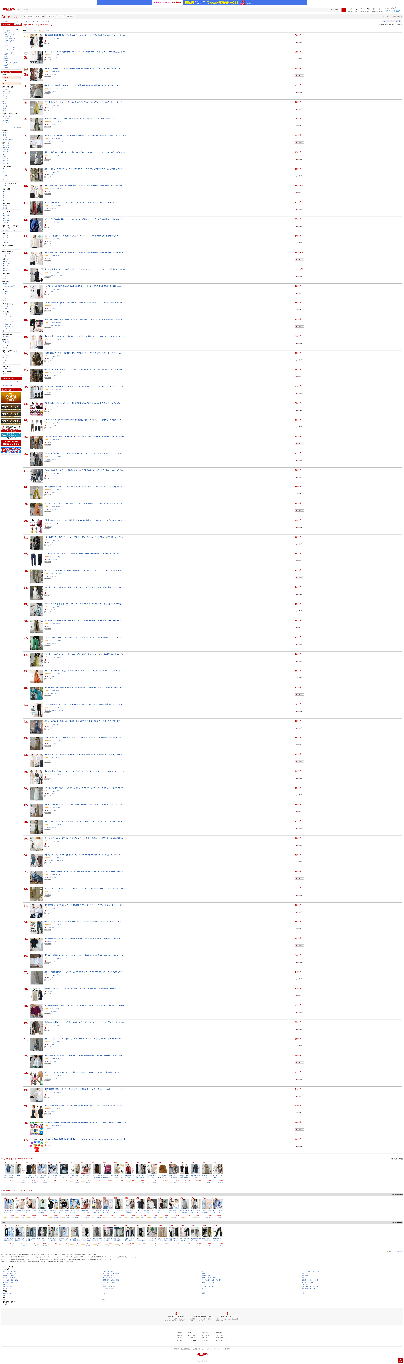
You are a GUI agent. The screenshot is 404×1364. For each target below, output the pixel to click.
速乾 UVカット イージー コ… (41, 1239)
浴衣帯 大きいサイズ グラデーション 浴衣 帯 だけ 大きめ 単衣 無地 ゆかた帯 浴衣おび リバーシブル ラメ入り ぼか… (83, 520)
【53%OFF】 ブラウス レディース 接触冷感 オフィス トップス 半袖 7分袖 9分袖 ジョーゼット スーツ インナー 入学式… (85, 252)
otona (48, 626)
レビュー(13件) (55, 239)
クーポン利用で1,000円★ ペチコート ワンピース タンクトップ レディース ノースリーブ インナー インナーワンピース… (84, 386)
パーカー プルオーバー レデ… (20, 1176)
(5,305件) (143, 1182)
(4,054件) (154, 1245)
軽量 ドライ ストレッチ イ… (184, 1239)
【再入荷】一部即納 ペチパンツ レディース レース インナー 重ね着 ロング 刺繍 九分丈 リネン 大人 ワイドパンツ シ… (84, 955)
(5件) (186, 1182)
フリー (5, 175)
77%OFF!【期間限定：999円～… (75, 1211)
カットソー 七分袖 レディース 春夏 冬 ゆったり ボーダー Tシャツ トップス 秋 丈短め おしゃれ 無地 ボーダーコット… (84, 236)
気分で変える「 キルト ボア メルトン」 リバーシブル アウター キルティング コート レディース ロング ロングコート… (84, 369)
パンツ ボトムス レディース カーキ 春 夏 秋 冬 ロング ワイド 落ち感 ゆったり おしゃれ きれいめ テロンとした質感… (84, 620)
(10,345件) (34, 1245)
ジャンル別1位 (70, 16)
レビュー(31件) (55, 423)
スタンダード (7, 316)
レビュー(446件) (56, 138)
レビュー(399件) (56, 1058)
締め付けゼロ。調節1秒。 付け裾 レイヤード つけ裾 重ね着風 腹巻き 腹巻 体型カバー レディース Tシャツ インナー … (84, 85)
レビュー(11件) (55, 1109)
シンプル (6, 118)
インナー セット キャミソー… (162, 1211)
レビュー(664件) (56, 105)
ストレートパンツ (8, 326)
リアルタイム (60, 16)
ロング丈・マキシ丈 (9, 230)
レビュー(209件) (56, 122)
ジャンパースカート (10, 40)
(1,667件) (132, 1182)
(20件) (175, 1182)
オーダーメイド (9, 64)
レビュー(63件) (55, 975)
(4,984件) (23, 1245)
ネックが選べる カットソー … (107, 1211)
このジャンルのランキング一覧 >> (392, 21)
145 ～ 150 (6, 270)
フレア (5, 308)
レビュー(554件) (56, 306)
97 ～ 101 (6, 220)
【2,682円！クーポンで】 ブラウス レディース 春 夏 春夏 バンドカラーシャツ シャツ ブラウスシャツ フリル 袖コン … (84, 938)
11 (4, 191)
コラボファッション (51, 961)
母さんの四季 (50, 291)
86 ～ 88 (5, 161)
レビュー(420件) (56, 540)
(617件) (219, 1245)
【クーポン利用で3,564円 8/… (41, 1211)
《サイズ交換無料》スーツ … (52, 1176)
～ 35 (4, 240)
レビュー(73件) (55, 205)
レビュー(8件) (55, 590)
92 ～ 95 (5, 152)
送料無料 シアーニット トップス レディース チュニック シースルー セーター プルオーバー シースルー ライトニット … (84, 988)
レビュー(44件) (55, 958)
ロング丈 (6, 357)
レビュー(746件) (56, 71)
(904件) (77, 1182)
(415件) (55, 1182)
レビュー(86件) (55, 1042)
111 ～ (5, 213)
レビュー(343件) (56, 506)
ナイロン (6, 98)
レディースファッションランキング (40, 24)
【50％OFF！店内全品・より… (196, 1239)
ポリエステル (7, 89)
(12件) (186, 1217)
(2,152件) (77, 1245)
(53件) (131, 1245)
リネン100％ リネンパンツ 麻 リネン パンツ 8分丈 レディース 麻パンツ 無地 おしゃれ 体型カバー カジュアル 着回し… (84, 838)
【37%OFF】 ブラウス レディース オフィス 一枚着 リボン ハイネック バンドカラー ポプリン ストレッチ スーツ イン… (84, 771)
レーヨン (6, 93)
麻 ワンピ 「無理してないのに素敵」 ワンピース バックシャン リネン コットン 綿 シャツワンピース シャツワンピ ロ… (84, 119)
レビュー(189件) (56, 439)
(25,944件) (220, 1182)
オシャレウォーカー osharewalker (54, 609)
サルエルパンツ (8, 324)
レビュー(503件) (56, 155)
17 (4, 200)
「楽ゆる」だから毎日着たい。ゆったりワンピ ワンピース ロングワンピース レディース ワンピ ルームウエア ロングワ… (85, 788)
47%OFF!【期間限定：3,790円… (20, 1239)
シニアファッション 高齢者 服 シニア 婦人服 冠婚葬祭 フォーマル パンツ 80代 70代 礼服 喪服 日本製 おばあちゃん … (84, 286)
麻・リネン (6, 96)
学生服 (6, 60)
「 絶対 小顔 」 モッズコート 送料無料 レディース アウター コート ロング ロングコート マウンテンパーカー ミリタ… (84, 353)
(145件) (99, 1217)
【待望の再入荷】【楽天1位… (75, 1239)
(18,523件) (12, 1217)
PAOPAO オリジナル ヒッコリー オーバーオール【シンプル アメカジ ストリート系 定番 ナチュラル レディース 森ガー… (85, 436)
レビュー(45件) (55, 623)
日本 (4, 278)
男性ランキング (40, 16)
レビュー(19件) (55, 807)
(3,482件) (121, 1245)
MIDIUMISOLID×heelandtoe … (108, 1176)
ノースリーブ (7, 137)
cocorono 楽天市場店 (52, 425)
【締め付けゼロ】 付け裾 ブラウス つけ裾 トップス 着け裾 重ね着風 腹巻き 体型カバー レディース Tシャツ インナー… (84, 1055)
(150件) (142, 1245)
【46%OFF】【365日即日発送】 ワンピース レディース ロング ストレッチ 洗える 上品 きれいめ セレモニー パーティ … (85, 35)
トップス (7, 31)
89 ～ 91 (5, 156)
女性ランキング (50, 16)
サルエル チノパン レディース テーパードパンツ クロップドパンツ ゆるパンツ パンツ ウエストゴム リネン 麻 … (85, 888)
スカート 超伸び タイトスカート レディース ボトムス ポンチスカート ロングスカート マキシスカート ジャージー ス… (84, 102)
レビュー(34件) (55, 640)
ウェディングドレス (10, 62)
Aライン (5, 306)
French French (50, 844)
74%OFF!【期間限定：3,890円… (41, 1176)
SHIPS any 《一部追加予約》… (141, 1211)
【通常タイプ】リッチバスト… (173, 1211)
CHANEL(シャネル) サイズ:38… (162, 1176)
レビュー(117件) (56, 389)
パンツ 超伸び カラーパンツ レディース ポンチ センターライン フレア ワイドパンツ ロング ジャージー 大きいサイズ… (84, 487)
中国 (4, 276)
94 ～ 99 (5, 77)
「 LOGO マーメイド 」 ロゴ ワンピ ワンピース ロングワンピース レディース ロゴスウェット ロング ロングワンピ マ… (85, 738)
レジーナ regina (50, 476)
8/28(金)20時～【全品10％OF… (85, 1211)
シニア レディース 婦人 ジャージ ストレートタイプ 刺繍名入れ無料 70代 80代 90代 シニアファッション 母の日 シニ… (84, 553)
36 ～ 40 (5, 235)
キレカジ (6, 123)
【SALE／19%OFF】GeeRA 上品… (86, 1239)
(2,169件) (45, 1245)
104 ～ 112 (6, 147)
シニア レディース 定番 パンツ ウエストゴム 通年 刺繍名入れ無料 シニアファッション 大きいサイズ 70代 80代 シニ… (84, 420)
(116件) (175, 1217)
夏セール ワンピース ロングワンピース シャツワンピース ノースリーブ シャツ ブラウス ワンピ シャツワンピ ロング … (84, 169)
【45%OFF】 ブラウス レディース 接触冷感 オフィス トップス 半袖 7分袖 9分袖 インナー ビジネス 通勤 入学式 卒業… (84, 185)
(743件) (208, 1217)
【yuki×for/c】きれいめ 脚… (107, 1239)
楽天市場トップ (6, 21)
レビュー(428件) (56, 188)
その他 (6, 67)
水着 (5, 55)
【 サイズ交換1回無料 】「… (31, 1239)
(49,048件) (66, 1245)
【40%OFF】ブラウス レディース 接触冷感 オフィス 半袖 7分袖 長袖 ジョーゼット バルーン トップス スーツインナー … (85, 336)
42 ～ (4, 363)
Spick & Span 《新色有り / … (195, 1176)
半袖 (4, 133)
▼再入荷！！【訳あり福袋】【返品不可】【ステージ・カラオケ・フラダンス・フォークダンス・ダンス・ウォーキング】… (86, 1139)
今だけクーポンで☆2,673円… (52, 1239)
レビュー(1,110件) (56, 88)
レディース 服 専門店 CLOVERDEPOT (56, 325)
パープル (6, 300)
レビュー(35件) (55, 456)
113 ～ (5, 154)
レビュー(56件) (55, 339)
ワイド (5, 314)
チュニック (7, 42)
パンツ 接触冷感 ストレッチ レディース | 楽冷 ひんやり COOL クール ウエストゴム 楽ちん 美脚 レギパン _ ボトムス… (84, 704)
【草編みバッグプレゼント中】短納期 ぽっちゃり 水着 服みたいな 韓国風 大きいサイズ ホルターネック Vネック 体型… (84, 687)
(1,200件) (198, 1245)
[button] (356, 10)
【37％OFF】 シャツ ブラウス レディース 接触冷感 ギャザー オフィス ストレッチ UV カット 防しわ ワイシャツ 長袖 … (84, 905)
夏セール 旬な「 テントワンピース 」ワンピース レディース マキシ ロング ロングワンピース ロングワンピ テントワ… (84, 821)
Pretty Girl (49, 894)
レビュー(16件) (55, 774)
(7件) (98, 1245)
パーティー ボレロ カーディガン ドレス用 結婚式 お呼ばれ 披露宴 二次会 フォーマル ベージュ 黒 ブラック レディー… (84, 1106)
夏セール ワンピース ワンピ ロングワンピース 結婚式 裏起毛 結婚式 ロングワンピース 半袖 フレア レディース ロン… (84, 68)
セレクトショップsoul (52, 941)
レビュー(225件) (56, 222)
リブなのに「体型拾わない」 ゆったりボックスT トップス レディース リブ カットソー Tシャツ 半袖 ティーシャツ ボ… (84, 1022)
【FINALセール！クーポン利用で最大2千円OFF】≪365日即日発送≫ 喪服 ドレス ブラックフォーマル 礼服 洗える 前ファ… (86, 52)
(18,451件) (88, 1182)
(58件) (186, 1245)
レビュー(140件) (56, 1075)
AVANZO (49, 1128)
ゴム (4, 248)
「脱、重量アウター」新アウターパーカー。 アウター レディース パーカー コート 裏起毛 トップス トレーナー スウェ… (84, 537)
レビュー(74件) (55, 289)
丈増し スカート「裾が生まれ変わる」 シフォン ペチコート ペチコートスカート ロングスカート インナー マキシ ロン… (84, 871)
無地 (4, 103)
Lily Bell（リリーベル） (52, 1078)
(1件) (109, 1217)
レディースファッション (33, 21)
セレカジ (6, 125)
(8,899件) (23, 1217)
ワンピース (7, 36)
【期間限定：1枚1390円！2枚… (31, 1176)
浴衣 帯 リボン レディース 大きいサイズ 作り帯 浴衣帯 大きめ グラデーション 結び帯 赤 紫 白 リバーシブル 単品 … (83, 403)
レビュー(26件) (55, 607)
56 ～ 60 (5, 242)
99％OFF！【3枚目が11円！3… (31, 1211)
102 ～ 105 (6, 218)
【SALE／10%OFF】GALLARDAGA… (97, 1177)
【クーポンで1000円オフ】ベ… (118, 1176)
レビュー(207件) (56, 473)
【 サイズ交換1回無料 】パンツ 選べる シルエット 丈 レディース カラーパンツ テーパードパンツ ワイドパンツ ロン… (84, 202)
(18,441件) (88, 1217)
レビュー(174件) (56, 490)
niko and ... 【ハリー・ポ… (64, 1176)
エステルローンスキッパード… (151, 1211)
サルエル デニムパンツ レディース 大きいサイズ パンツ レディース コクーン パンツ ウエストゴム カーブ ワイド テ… (84, 922)
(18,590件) (45, 1182)
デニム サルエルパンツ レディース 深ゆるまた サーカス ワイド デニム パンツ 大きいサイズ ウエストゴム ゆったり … (84, 470)
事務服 (6, 58)
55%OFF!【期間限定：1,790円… (63, 1239)
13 (4, 198)
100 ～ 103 (6, 145)
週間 (47, 31)
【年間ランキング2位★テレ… (52, 1211)
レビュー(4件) (55, 523)
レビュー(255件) (56, 724)
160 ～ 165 (6, 261)
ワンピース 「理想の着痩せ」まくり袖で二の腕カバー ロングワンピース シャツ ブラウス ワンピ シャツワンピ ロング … (84, 570)
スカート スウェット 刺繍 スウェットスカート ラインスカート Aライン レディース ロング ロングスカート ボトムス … (84, 587)
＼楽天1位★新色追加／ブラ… (151, 1176)
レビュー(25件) (55, 741)
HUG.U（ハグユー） (51, 74)
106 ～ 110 (6, 216)
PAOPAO (49, 442)
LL (4, 173)
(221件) (55, 1245)
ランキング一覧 (7, 385)
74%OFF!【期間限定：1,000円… (140, 1176)
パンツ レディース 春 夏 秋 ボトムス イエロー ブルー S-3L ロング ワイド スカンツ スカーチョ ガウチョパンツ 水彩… (84, 604)
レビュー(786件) (56, 38)
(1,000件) (165, 1217)
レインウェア (8, 53)
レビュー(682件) (56, 925)
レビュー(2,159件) (56, 573)
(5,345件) (34, 1182)
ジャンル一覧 (385, 16)
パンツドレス (8, 45)
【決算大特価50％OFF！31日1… (207, 1239)
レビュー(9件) (55, 272)
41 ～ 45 (5, 238)
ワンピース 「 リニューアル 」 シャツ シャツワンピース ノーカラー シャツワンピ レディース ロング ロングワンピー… (84, 503)
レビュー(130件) (56, 841)
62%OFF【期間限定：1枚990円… (206, 1211)
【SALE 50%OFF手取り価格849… (129, 1239)
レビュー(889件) (56, 172)
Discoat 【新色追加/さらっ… (118, 1211)
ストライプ (6, 106)
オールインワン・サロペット (12, 50)
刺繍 (4, 108)
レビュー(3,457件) (56, 322)
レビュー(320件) (56, 255)
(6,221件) (66, 1217)
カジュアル (6, 116)
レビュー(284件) (56, 791)
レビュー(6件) (55, 406)
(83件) (120, 1217)
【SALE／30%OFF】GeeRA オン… (141, 1239)
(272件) (219, 1217)
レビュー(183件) (56, 858)
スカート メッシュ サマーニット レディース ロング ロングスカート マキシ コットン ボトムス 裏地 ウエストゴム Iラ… (84, 654)
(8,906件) (154, 1182)
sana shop (49, 392)
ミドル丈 (6, 355)
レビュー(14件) (55, 657)
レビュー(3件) (55, 690)
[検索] (344, 10)
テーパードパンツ (8, 331)
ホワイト (6, 294)
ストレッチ (6, 253)
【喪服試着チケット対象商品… (184, 1176)
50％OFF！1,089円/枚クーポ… (96, 1211)
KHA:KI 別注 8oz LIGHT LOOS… (9, 1176)
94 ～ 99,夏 (46, 21)
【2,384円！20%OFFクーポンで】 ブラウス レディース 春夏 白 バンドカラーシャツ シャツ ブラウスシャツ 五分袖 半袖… (85, 1005)
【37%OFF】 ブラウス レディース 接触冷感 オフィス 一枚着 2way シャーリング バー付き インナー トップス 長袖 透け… (85, 754)
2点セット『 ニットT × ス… (206, 1176)
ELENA (48, 41)
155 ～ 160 (6, 263)
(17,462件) (77, 1217)
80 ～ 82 (5, 163)
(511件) (88, 1245)
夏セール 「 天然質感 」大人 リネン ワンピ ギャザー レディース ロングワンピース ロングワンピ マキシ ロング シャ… (84, 804)
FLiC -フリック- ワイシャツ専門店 (55, 141)
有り (4, 374)
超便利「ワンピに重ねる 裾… (118, 1239)
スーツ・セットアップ (11, 47)
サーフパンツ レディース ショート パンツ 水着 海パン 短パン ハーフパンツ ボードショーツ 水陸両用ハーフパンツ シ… (84, 1072)
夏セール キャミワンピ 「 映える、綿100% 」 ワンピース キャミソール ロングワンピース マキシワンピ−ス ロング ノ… (84, 671)
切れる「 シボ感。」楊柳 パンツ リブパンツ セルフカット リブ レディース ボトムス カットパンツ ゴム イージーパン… (84, 637)
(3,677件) (12, 1245)
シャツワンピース (9, 38)
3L (4, 180)
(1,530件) (154, 1217)
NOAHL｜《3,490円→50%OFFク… (163, 1239)
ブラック (6, 291)
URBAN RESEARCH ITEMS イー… (97, 1239)
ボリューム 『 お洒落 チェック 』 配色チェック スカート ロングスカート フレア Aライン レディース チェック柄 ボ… (84, 453)
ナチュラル (6, 120)
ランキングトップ (28, 16)
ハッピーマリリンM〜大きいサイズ (55, 710)
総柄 (4, 110)
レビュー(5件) (55, 1142)
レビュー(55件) (55, 356)
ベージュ (6, 298)
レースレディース (51, 1111)
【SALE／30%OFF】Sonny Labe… (184, 1211)
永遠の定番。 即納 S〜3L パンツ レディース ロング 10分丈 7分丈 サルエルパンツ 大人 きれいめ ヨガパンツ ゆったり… (84, 319)
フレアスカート (8, 368)
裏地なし (6, 206)
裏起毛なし (6, 336)
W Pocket (49, 241)
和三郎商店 (49, 409)
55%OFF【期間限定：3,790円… (64, 1211)
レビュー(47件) (55, 674)
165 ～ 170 (6, 268)
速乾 (4, 256)
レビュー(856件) (56, 707)
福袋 (5, 66)
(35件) (142, 1217)
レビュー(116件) (56, 373)
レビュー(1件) (55, 1008)
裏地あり (6, 208)
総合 (4, 27)
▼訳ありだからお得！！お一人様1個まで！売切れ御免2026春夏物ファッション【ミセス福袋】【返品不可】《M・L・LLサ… (86, 1122)
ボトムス (7, 32)
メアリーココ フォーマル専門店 (54, 275)
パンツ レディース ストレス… (151, 1239)
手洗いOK (6, 342)
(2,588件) (34, 1217)
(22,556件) (56, 1217)
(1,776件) (198, 1217)
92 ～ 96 (5, 222)
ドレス (6, 44)
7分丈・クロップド (9, 286)
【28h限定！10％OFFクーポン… (75, 1176)
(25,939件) (132, 1217)
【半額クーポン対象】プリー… (173, 1239)
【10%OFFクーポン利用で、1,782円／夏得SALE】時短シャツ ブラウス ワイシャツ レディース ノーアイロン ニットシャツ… (86, 135)
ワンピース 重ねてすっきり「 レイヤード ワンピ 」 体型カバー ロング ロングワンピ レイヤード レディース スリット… (84, 303)
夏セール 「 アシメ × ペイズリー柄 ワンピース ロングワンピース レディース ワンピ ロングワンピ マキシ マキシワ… (83, 1039)
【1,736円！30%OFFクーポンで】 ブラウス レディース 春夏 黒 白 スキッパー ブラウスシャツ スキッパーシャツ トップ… (85, 1089)
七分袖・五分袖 (8, 139)
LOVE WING (49, 991)
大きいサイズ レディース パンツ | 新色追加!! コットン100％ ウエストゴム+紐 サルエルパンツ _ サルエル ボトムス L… (84, 855)
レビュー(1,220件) (56, 874)
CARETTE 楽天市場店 (52, 57)
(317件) (175, 1245)
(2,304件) (23, 1182)
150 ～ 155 (6, 266)
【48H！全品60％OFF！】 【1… (195, 1211)
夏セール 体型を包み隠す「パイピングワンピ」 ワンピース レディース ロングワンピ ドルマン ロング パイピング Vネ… (84, 972)
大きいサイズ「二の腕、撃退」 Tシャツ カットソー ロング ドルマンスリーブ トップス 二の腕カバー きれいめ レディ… (84, 219)
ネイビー (6, 296)
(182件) (208, 1245)
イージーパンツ (8, 322)
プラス (5, 185)
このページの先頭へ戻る (395, 1251)
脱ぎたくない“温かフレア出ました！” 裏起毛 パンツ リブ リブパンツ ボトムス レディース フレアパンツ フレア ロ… (83, 721)
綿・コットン (7, 91)
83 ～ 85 (5, 158)
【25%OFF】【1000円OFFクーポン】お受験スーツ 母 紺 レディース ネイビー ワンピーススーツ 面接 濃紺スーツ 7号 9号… (86, 269)
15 (4, 195)
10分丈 (5, 284)
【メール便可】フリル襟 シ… (173, 1176)
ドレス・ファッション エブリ (54, 693)
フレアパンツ (7, 328)
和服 (5, 56)
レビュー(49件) (55, 1125)
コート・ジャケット (10, 34)
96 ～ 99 (5, 149)
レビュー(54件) (55, 1092)
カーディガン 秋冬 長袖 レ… (129, 1176)
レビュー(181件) (56, 55)
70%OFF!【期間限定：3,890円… (9, 1211)
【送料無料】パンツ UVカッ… (217, 1239)
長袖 (4, 135)
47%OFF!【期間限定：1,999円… (9, 1239)
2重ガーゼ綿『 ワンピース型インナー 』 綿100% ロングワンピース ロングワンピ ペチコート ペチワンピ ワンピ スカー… (85, 152)
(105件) (208, 1182)
